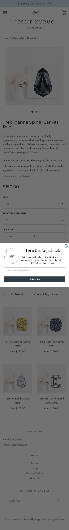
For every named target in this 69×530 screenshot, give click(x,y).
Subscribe (34, 279)
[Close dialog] (66, 245)
